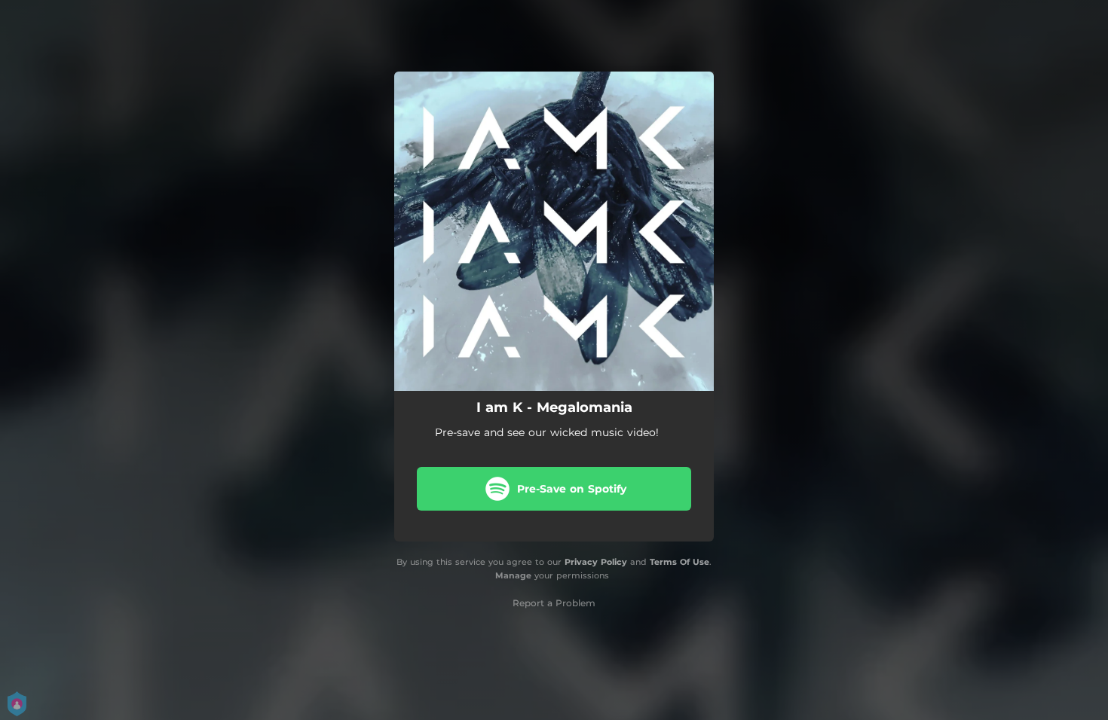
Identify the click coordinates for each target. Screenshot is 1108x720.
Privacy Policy (596, 562)
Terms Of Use (679, 562)
